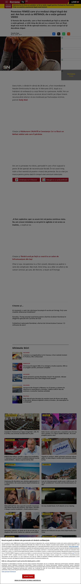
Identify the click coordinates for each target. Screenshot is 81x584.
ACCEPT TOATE (28, 576)
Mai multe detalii (73, 546)
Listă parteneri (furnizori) (9, 571)
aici (73, 553)
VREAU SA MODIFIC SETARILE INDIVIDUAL (28, 580)
